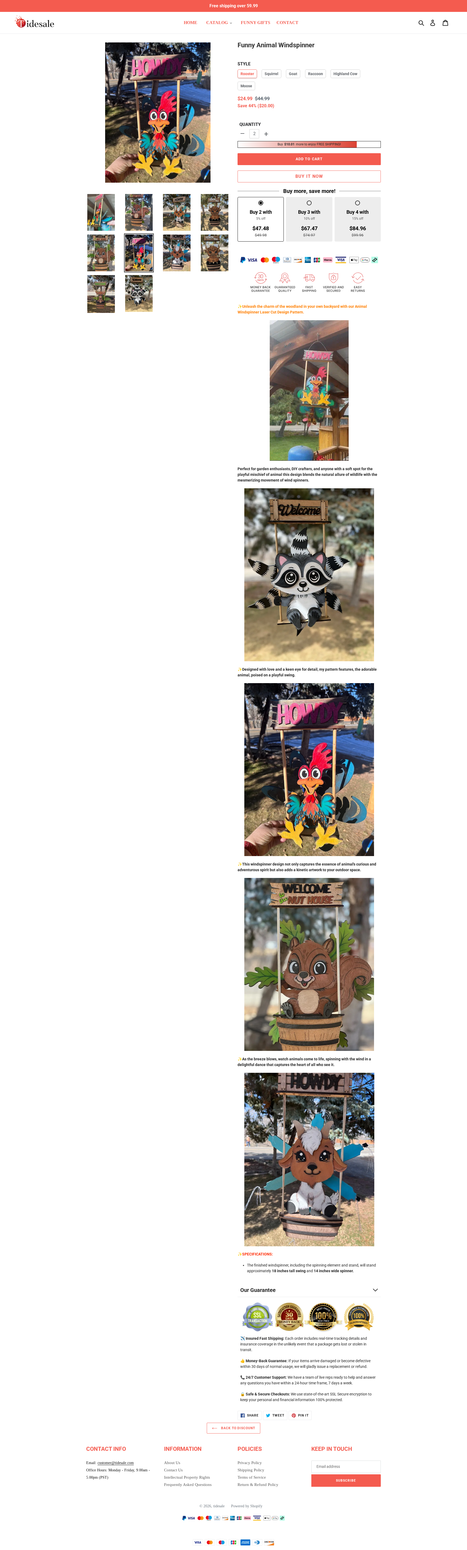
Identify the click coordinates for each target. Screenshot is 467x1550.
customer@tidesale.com (116, 1463)
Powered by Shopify (246, 1506)
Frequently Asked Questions (188, 1484)
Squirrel (271, 74)
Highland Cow (345, 74)
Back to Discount (237, 1428)
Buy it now (309, 176)
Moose (246, 86)
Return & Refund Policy (258, 1484)
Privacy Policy (250, 1463)
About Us (172, 1463)
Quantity (250, 124)
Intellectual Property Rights (187, 1477)
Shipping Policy (251, 1470)
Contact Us (173, 1470)
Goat (293, 74)
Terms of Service (252, 1477)
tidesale (219, 1506)
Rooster (247, 74)
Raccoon (315, 74)
